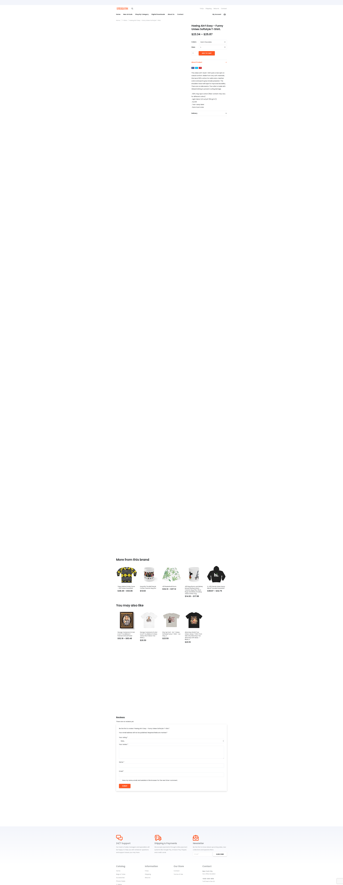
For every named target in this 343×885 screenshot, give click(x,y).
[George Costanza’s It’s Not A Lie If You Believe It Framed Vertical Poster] (126, 620)
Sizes (193, 47)
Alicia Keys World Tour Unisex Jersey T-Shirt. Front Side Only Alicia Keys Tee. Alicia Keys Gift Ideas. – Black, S (193, 635)
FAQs (202, 9)
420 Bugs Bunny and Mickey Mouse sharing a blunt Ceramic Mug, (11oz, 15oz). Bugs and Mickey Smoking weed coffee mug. (194, 590)
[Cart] (225, 14)
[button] (132, 8)
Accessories (120, 878)
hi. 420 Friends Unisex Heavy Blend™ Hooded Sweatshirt (216, 587)
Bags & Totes (120, 874)
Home (118, 20)
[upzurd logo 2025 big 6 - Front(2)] (122, 8)
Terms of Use (178, 874)
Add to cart (207, 53)
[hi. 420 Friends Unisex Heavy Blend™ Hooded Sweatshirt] (216, 574)
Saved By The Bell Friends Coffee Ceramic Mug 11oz (148, 587)
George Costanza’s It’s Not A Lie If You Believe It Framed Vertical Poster (126, 634)
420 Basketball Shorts (169, 586)
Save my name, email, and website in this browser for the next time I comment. (150, 780)
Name (121, 762)
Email (121, 771)
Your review (123, 744)
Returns (216, 9)
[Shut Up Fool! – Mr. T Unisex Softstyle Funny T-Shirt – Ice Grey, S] (171, 620)
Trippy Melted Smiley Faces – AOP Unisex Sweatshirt (126, 587)
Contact (224, 9)
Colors (193, 42)
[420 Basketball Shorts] (171, 574)
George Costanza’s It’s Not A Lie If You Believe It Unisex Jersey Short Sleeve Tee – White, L (148, 634)
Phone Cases (120, 881)
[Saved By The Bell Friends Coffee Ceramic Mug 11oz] (149, 574)
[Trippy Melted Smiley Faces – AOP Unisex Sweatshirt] (126, 574)
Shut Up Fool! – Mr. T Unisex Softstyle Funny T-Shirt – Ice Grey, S (171, 634)
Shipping (209, 9)
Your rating (123, 737)
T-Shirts (124, 20)
